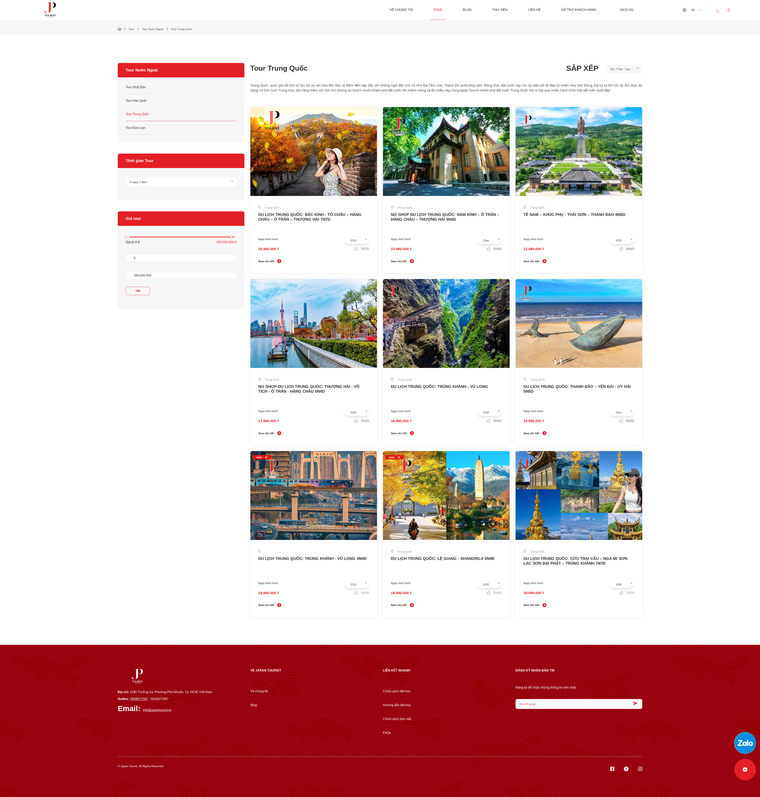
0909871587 (139, 699)
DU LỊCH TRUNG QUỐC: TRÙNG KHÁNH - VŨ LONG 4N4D (312, 558)
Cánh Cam (146, 769)
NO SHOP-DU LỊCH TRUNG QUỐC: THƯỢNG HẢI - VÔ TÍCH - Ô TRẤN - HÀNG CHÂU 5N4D (309, 388)
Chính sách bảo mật (397, 719)
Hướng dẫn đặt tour (397, 705)
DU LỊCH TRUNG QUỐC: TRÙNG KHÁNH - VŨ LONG (439, 386)
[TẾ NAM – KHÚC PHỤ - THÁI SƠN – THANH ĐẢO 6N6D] (579, 151)
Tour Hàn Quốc (136, 100)
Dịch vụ (626, 9)
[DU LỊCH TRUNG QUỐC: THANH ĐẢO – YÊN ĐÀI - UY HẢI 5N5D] (579, 323)
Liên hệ (534, 9)
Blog (467, 9)
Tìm (137, 291)
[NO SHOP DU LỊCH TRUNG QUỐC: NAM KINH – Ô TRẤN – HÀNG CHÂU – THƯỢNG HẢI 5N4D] (446, 151)
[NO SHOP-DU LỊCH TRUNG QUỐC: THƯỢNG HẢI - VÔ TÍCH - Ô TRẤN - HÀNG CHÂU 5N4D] (313, 323)
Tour (437, 9)
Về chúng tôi (401, 9)
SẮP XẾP (582, 68)
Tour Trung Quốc (137, 114)
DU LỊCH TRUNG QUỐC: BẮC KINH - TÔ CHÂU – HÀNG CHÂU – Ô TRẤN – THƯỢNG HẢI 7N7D (309, 216)
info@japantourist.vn (157, 710)
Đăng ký (634, 703)
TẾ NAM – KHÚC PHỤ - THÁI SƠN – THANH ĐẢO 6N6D (574, 214)
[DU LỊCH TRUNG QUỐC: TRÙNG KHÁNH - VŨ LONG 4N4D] (313, 495)
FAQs (387, 732)
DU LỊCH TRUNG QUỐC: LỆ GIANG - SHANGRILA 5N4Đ (442, 558)
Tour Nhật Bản (136, 87)
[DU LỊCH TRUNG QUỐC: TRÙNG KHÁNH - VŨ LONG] (446, 323)
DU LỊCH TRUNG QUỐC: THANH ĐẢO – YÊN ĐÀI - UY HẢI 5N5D (577, 388)
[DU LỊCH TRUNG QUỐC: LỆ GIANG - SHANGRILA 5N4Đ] (446, 495)
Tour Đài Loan (135, 127)
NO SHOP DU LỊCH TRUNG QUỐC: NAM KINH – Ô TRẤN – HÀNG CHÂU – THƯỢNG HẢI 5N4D (445, 216)
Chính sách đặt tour (396, 691)
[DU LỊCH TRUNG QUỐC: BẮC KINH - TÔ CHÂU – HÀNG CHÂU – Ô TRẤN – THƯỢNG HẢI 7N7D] (313, 151)
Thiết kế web (126, 769)
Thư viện (500, 9)
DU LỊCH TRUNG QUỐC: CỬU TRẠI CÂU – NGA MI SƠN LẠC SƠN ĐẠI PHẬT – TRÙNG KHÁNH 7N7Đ (575, 560)
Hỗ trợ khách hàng (578, 9)
